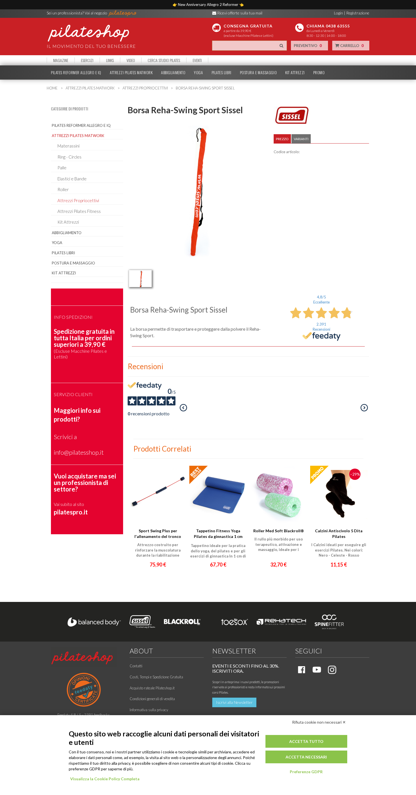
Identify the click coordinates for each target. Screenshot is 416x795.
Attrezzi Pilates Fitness (79, 211)
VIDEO (130, 60)
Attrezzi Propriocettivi (78, 200)
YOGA (198, 72)
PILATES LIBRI (221, 72)
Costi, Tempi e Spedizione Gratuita (156, 677)
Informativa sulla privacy (149, 710)
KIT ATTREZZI (295, 72)
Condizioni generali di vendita (152, 698)
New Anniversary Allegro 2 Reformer (208, 4)
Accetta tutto (306, 741)
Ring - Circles (69, 156)
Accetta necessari (306, 757)
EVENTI (197, 60)
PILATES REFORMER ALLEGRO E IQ (76, 72)
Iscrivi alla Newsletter (234, 702)
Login (338, 12)
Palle (62, 167)
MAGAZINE (60, 60)
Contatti (136, 666)
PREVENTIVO (308, 45)
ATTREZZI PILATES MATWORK (131, 72)
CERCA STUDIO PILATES (164, 60)
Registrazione (357, 12)
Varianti (301, 139)
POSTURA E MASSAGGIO (258, 72)
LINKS (110, 60)
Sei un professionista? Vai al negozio (77, 12)
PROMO (319, 72)
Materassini (68, 145)
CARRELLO (351, 45)
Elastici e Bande (72, 178)
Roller (63, 189)
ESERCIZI (87, 60)
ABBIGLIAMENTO (173, 72)
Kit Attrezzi (68, 222)
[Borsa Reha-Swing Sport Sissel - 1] (140, 278)
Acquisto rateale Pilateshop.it (152, 688)
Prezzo (282, 139)
